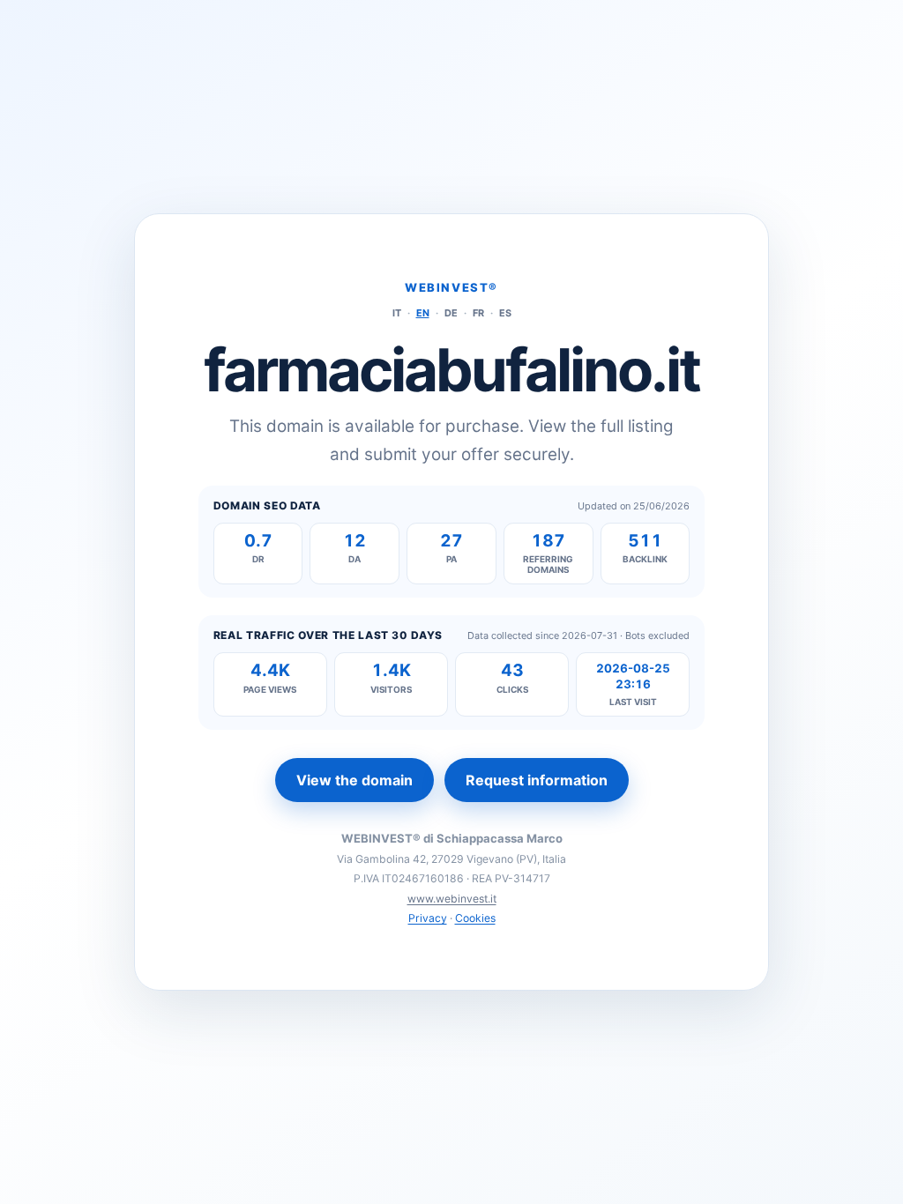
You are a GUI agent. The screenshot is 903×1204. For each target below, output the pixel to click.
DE (451, 313)
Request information (537, 780)
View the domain (354, 780)
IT (396, 313)
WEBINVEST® (451, 287)
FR (478, 313)
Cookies (475, 918)
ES (505, 313)
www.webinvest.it (451, 898)
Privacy (427, 918)
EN (422, 313)
